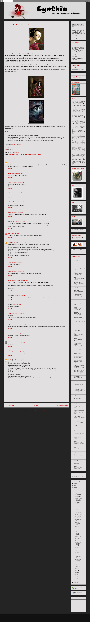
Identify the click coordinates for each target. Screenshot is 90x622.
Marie (9, 313)
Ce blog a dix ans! (77, 357)
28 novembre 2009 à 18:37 (18, 271)
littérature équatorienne (76, 156)
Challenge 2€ (75, 108)
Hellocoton (75, 251)
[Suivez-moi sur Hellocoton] (78, 249)
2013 (75, 485)
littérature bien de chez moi (78, 132)
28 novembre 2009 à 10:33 (19, 221)
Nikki (75, 430)
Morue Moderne (77, 416)
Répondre (10, 168)
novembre (77, 496)
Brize (75, 272)
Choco (9, 182)
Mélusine (75, 425)
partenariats (76, 159)
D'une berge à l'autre (78, 294)
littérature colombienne (80, 136)
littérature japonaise (77, 147)
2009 (75, 493)
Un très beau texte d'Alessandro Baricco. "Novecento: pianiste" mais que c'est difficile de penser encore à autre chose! (79, 391)
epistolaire (80, 120)
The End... (76, 325)
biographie (80, 116)
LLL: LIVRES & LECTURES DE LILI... (78, 377)
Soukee (75, 452)
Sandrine (75, 441)
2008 (75, 582)
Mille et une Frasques (78, 403)
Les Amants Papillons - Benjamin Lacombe (77, 504)
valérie (9, 271)
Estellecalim (76, 300)
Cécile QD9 (76, 290)
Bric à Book (76, 267)
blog (7, 149)
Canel (75, 277)
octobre (77, 566)
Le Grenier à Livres (78, 360)
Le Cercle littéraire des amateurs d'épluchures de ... (78, 555)
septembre (77, 568)
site (7, 147)
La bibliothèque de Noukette (77, 344)
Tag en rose (77, 538)
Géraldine (76, 312)
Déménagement (77, 260)
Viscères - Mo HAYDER (78, 422)
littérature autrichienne (77, 131)
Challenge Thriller (81, 111)
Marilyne (75, 401)
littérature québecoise (81, 150)
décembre (77, 494)
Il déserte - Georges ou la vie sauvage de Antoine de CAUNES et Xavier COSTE (79, 320)
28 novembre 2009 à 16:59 (20, 242)
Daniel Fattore (11, 280)
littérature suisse (75, 154)
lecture (29, 154)
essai (78, 121)
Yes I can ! (77, 550)
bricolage (74, 117)
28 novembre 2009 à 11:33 (17, 233)
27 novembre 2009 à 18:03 (17, 173)
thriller (83, 162)
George (75, 307)
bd (72, 116)
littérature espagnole (77, 137)
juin (76, 574)
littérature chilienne (75, 135)
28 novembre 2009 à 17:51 (18, 262)
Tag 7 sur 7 (77, 540)
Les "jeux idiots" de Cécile (78, 517)
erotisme (73, 121)
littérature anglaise (80, 127)
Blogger (52, 619)
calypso (10, 192)
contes (20, 154)
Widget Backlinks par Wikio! (78, 476)
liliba (9, 233)
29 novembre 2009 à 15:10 (17, 313)
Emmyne (13, 144)
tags (78, 162)
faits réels (83, 121)
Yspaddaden (76, 463)
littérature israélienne (78, 144)
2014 (75, 483)
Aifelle (9, 212)
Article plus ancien (62, 405)
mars (76, 578)
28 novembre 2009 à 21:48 (21, 280)
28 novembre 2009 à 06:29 (19, 201)
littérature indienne (75, 142)
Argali (75, 263)
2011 (75, 489)
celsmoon (10, 342)
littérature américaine (79, 126)
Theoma (10, 333)
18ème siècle (74, 101)
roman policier (75, 161)
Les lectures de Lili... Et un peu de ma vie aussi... (79, 371)
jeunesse (25, 154)
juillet (76, 572)
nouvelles (79, 158)
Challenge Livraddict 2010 (77, 523)
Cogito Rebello (77, 287)
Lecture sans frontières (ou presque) (79, 366)
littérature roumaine (76, 151)
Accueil (36, 405)
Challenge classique (78, 112)
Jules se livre (76, 324)
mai (76, 576)
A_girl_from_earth (12, 324)
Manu (9, 173)
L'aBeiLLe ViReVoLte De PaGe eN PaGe (79, 350)
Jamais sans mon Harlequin (78, 114)
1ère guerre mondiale (77, 102)
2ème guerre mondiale (77, 107)
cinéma (80, 117)
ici (83, 54)
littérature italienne (77, 146)
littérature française (36, 154)
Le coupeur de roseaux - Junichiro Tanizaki (78, 544)
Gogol (76, 508)
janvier (76, 579)
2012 (75, 487)
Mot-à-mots (76, 421)
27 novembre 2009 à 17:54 (18, 162)
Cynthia (10, 242)
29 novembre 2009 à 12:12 (19, 304)
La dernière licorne (77, 548)
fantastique (77, 122)
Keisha (75, 338)
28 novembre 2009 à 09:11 (18, 212)
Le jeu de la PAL (78, 536)
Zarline (75, 466)
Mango (75, 387)
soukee (9, 162)
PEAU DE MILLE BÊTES (79, 367)
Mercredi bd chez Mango (77, 115)
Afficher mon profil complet (78, 69)
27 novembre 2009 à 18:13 (18, 182)
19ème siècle (80, 101)
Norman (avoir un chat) (78, 291)
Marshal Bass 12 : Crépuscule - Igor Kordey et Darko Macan (79, 297)
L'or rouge (76, 381)
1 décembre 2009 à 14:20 (20, 360)
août (76, 570)
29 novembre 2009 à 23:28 (18, 333)
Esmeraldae (18, 144)
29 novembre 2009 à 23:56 (19, 342)
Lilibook (10, 351)
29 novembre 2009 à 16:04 (23, 324)
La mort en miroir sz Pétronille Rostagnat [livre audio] (79, 303)
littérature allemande (81, 124)
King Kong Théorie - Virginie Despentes (77, 532)
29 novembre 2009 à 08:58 (19, 295)
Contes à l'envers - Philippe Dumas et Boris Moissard (78, 562)
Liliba (77, 238)
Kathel (75, 333)
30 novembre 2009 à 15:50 (18, 351)
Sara (75, 447)
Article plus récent (10, 405)
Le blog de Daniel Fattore (79, 356)
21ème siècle (12, 154)
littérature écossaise (80, 155)
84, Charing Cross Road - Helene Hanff (78, 528)
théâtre (76, 163)
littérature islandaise (81, 143)
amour (17, 154)
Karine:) (75, 327)
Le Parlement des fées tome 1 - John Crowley (78, 511)
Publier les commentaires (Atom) (39, 410)
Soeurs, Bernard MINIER (79, 264)
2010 (75, 491)
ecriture (74, 120)
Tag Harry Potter (78, 514)
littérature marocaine (76, 148)
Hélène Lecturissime (78, 317)
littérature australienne (77, 130)
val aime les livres (77, 460)
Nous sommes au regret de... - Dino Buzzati (78, 499)
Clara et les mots (77, 282)
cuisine (80, 118)
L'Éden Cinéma (77, 379)
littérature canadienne (79, 133)
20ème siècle (76, 103)
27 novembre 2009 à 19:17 (18, 192)
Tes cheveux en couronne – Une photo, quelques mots (79, 406)
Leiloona (10, 201)
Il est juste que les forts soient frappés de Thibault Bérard (79, 443)
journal (76, 123)
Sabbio (75, 436)
